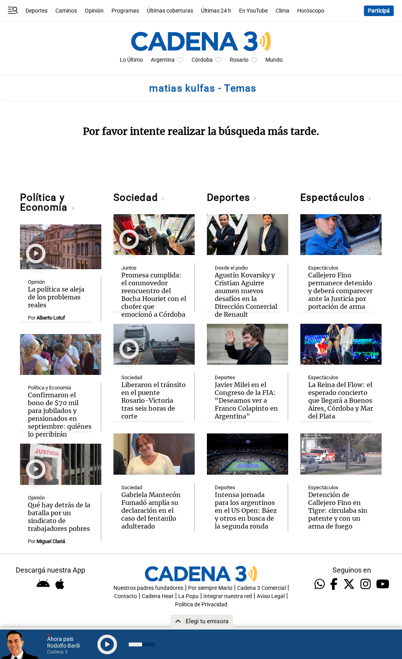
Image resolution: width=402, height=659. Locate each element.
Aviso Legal (271, 596)
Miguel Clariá (51, 541)
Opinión (94, 10)
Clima (282, 10)
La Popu (188, 596)
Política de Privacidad (201, 604)
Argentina (163, 60)
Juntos (129, 268)
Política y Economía (45, 202)
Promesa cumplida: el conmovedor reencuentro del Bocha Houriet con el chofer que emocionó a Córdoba (153, 294)
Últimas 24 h (216, 10)
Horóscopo (310, 10)
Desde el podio (231, 268)
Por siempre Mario (210, 588)
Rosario (239, 60)
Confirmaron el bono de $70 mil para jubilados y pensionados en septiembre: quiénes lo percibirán (59, 414)
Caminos (66, 10)
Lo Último (131, 60)
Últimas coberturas (170, 10)
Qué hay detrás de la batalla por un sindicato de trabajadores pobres (59, 516)
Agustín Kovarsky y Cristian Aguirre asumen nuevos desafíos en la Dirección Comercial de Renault (246, 294)
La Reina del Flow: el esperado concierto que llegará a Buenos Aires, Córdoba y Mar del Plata (340, 400)
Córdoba (202, 60)
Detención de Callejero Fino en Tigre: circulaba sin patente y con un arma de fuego (337, 510)
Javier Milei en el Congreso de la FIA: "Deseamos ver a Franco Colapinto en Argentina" (246, 400)
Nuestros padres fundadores (148, 588)
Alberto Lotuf (51, 318)
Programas (125, 10)
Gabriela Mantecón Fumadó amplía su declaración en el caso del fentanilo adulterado (151, 510)
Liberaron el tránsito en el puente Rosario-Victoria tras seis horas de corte (153, 400)
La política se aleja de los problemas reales (56, 297)
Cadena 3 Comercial (261, 588)
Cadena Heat (158, 596)
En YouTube (253, 10)
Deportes (37, 10)
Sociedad (137, 197)
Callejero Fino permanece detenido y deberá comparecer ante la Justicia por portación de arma (340, 290)
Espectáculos (333, 197)
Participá (379, 10)
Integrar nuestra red (227, 596)
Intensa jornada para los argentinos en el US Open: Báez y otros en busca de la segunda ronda (246, 510)
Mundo (274, 60)
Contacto (125, 596)
